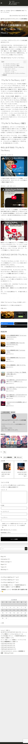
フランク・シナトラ (11, 68)
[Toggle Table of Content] (24, 62)
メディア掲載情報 (13, 639)
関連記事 (5, 75)
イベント (24, 632)
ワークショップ (22, 639)
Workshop (3, 569)
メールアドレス (5, 511)
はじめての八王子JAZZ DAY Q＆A (11, 632)
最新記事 (13, 412)
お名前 (2, 505)
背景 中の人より (18, 457)
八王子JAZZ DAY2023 (8, 645)
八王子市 (14, 651)
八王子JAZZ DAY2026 (6, 651)
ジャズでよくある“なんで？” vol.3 (10, 577)
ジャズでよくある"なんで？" (16, 634)
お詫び (8, 630)
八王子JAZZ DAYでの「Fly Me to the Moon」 (15, 73)
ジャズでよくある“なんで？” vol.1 (10, 582)
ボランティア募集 (4, 639)
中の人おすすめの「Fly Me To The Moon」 (14, 67)
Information (4, 559)
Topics (2, 567)
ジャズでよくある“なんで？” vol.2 (10, 580)
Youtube (3, 630)
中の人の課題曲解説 (8, 457)
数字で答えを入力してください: (9, 530)
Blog (5, 452)
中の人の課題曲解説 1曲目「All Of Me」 (16, 365)
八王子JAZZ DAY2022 (8, 643)
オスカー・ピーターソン (12, 70)
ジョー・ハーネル (10, 71)
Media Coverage (5, 562)
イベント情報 (5, 634)
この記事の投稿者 (5, 412)
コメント (4, 490)
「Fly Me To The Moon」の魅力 (12, 65)
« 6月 (2, 623)
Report (3, 564)
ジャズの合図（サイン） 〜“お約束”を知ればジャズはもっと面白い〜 (13, 637)
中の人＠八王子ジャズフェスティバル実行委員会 (14, 19)
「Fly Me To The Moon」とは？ (12, 64)
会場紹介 (15, 641)
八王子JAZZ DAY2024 (8, 647)
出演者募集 (21, 651)
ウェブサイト (4, 517)
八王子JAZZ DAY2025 (8, 649)
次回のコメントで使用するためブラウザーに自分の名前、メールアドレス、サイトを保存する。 (14, 525)
